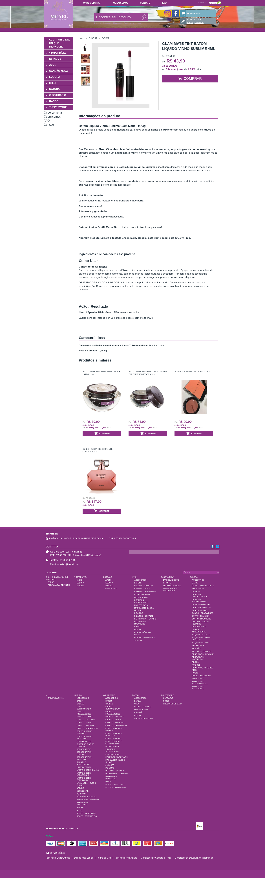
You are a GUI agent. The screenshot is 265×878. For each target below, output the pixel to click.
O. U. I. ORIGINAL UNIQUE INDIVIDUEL (59, 43)
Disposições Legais (83, 858)
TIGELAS (138, 640)
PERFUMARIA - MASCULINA (198, 658)
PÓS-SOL (196, 665)
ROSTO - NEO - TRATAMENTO (198, 688)
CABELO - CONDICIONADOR (199, 595)
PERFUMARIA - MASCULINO (140, 623)
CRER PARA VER (84, 741)
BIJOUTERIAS (198, 589)
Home (81, 38)
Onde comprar (92, 3)
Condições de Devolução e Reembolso (194, 858)
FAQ (164, 3)
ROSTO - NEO (198, 679)
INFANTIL (167, 583)
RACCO (53, 101)
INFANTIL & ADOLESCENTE (141, 601)
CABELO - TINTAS (142, 589)
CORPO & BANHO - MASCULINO (85, 737)
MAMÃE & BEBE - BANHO (88, 770)
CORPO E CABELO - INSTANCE (201, 623)
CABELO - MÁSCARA (201, 604)
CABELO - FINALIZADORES (199, 600)
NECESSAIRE (198, 645)
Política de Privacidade (126, 858)
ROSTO (137, 630)
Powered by (209, 3)
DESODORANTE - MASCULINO (84, 758)
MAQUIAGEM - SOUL (201, 643)
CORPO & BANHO (142, 594)
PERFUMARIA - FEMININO (59, 585)
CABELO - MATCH (113, 720)
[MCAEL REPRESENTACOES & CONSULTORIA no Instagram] (167, 13)
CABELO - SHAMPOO (143, 586)
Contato (145, 3)
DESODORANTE (141, 597)
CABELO (196, 591)
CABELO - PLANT (84, 723)
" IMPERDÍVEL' (58, 52)
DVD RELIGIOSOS (171, 580)
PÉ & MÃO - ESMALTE (143, 616)
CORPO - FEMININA (200, 616)
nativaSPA (109, 765)
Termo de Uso (104, 858)
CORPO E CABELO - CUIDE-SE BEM (114, 742)
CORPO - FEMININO (142, 707)
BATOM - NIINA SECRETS (203, 586)
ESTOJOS (55, 58)
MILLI (52, 83)
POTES (166, 701)
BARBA (51, 582)
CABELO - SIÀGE (199, 610)
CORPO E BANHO (113, 738)
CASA (136, 704)
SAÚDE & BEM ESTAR (143, 718)
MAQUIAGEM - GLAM (201, 635)
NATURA (54, 88)
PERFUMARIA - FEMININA (203, 654)
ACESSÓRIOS (140, 580)
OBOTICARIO (111, 589)
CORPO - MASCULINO (201, 619)
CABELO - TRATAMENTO (145, 591)
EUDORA (54, 76)
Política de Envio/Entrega (58, 858)
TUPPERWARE (58, 107)
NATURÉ (80, 788)
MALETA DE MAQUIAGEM (116, 757)
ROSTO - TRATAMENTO (144, 638)
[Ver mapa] (95, 555)
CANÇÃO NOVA (58, 70)
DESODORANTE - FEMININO (84, 753)
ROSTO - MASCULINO (201, 676)
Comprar (193, 78)
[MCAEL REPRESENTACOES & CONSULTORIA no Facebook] (175, 13)
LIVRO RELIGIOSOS (172, 586)
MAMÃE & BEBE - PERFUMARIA (84, 779)
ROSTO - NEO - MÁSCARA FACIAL (200, 683)
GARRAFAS (168, 698)
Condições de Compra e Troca (156, 858)
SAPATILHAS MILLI (56, 698)
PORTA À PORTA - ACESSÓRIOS (170, 590)
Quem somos (120, 3)
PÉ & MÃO (138, 613)
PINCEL (137, 627)
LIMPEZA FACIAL (141, 605)
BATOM (105, 38)
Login (190, 22)
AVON (52, 64)
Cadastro (199, 22)
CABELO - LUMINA (85, 717)
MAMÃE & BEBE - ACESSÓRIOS (84, 774)
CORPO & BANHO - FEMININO (85, 732)
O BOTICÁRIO (57, 95)
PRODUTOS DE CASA (172, 704)
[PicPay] (49, 839)
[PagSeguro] (199, 826)
